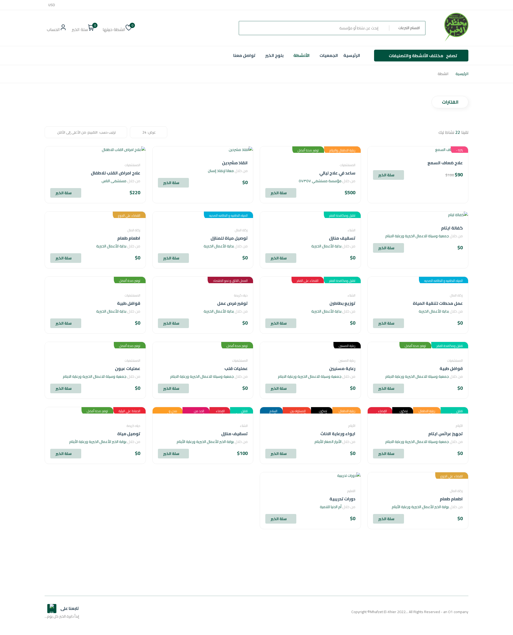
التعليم (351, 491)
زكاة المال (241, 230)
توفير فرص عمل (232, 303)
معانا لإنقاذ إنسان (221, 170)
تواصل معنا (244, 55)
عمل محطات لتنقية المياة (438, 303)
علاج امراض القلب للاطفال (115, 173)
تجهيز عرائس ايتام (445, 434)
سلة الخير (386, 175)
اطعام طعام (128, 238)
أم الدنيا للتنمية (330, 506)
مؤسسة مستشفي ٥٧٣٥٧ (320, 180)
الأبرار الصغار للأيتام (327, 441)
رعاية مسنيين (342, 368)
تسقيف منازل (342, 238)
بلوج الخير (274, 55)
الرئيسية (351, 55)
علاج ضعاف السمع (445, 163)
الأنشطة (301, 55)
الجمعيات (329, 55)
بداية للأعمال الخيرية (326, 246)
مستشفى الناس (114, 180)
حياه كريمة (241, 295)
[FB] (51, 608)
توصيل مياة (128, 434)
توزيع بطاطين (342, 303)
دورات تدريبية (342, 499)
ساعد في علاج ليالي (337, 173)
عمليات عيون (127, 368)
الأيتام (459, 426)
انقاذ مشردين (235, 163)
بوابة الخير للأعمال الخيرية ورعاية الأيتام (205, 441)
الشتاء (351, 230)
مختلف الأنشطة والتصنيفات (423, 56)
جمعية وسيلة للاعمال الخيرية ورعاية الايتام (417, 235)
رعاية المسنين (347, 360)
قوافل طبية (128, 303)
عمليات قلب (236, 368)
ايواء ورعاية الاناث (337, 434)
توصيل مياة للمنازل (229, 238)
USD (51, 5)
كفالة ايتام (452, 228)
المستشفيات (347, 165)
